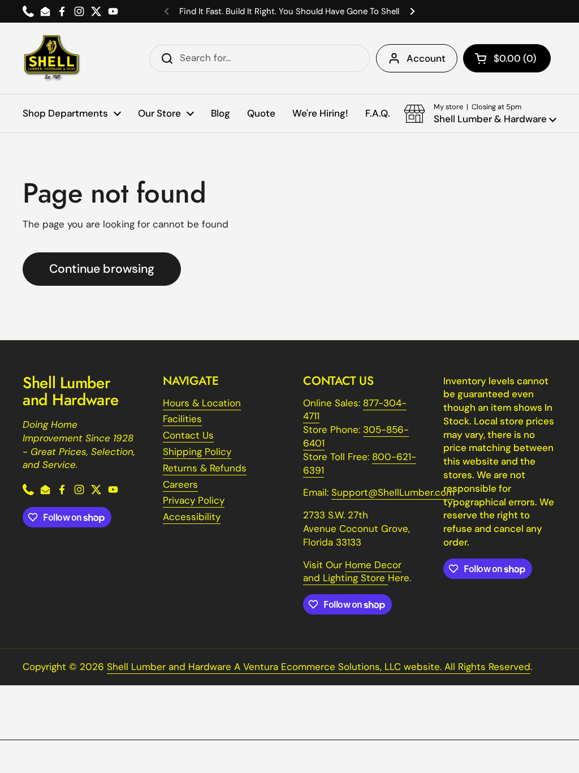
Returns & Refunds (205, 468)
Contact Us (188, 435)
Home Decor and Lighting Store (352, 572)
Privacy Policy (193, 500)
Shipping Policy (197, 451)
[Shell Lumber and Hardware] (52, 58)
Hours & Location (202, 403)
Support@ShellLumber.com (393, 492)
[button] (507, 58)
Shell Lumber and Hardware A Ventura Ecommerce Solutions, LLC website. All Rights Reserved (318, 666)
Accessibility (192, 516)
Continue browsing (101, 269)
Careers (180, 484)
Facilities (182, 419)
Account (426, 58)
